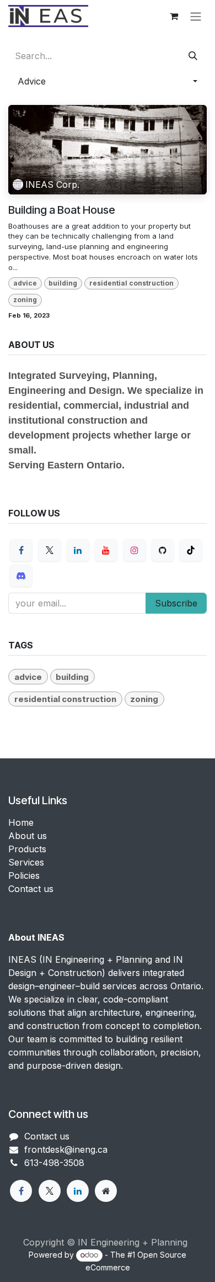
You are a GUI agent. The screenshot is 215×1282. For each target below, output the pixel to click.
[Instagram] (134, 550)
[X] (50, 550)
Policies (24, 875)
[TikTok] (191, 550)
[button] (107, 81)
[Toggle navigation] (196, 16)
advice (25, 283)
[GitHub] (163, 550)
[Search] (193, 55)
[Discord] (21, 575)
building (63, 283)
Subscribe (176, 603)
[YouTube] (106, 550)
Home (21, 822)
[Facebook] (21, 550)
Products (27, 848)
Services (26, 862)
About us (27, 835)
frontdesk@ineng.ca (66, 1149)
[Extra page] (106, 1191)
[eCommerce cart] (174, 16)
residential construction (131, 283)
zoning (25, 300)
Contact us (30, 888)
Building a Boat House (61, 210)
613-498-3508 (54, 1162)
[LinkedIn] (78, 550)
